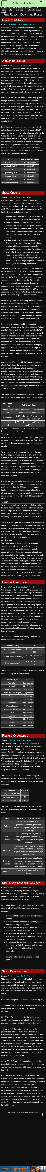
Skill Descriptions (14, 971)
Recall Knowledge (15, 735)
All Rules (11, 14)
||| (4, 3)
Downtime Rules (31, 14)
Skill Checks (11, 192)
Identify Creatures (15, 582)
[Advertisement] (23, 1143)
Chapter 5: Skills (14, 20)
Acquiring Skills (13, 61)
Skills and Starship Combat (21, 883)
